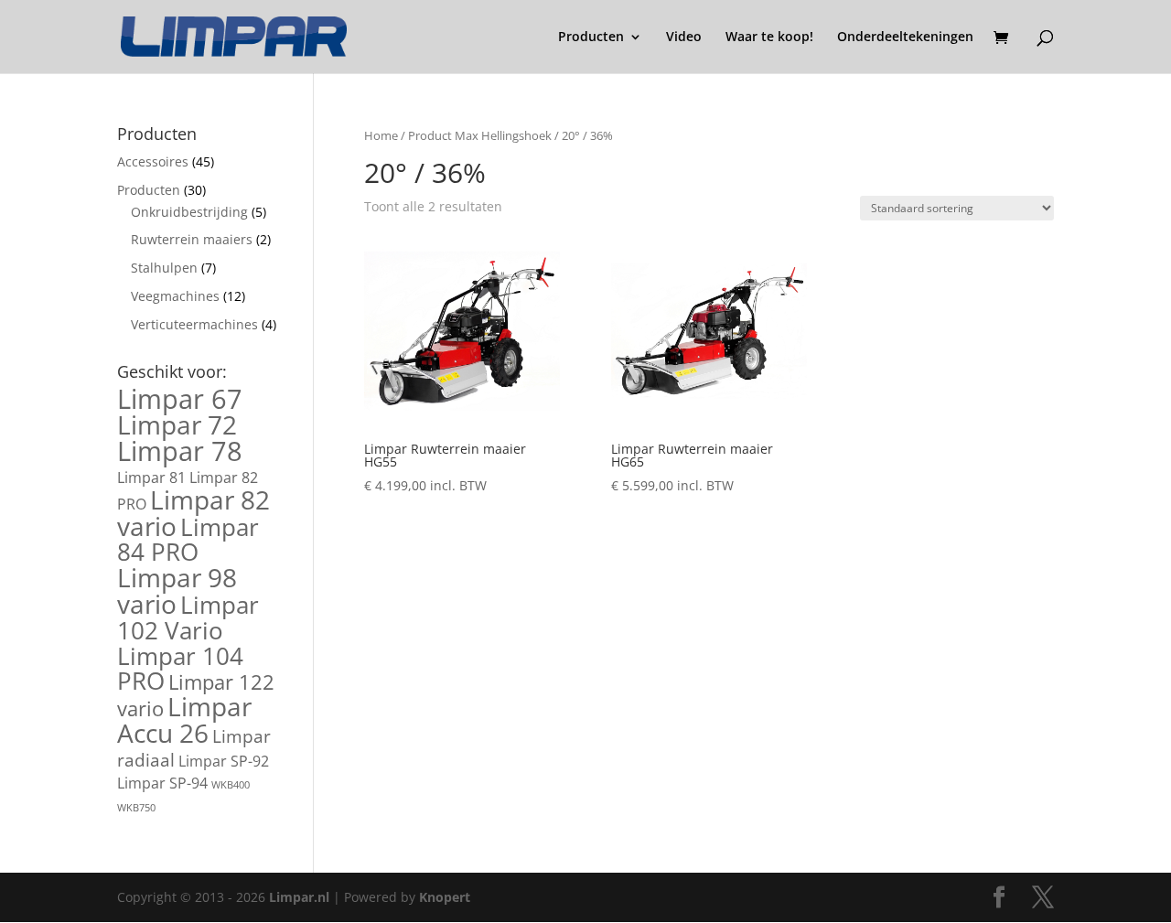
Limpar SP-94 (162, 783)
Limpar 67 (179, 399)
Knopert (444, 897)
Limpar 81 (151, 477)
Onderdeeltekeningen (905, 37)
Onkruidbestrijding (189, 211)
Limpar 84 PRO (188, 539)
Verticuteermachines (194, 324)
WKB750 (136, 807)
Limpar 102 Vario (188, 617)
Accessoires (152, 161)
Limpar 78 (179, 451)
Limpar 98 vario (177, 590)
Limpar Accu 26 (184, 719)
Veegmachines (175, 296)
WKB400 (230, 784)
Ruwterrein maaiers (191, 239)
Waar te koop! (769, 37)
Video (684, 37)
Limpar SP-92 (223, 761)
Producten (591, 37)
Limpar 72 (177, 424)
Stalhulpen (164, 267)
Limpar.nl (299, 897)
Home (381, 135)
